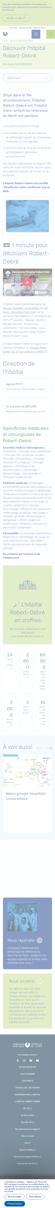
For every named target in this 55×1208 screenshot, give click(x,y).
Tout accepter (14, 1196)
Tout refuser (35, 1196)
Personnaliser (14, 1203)
